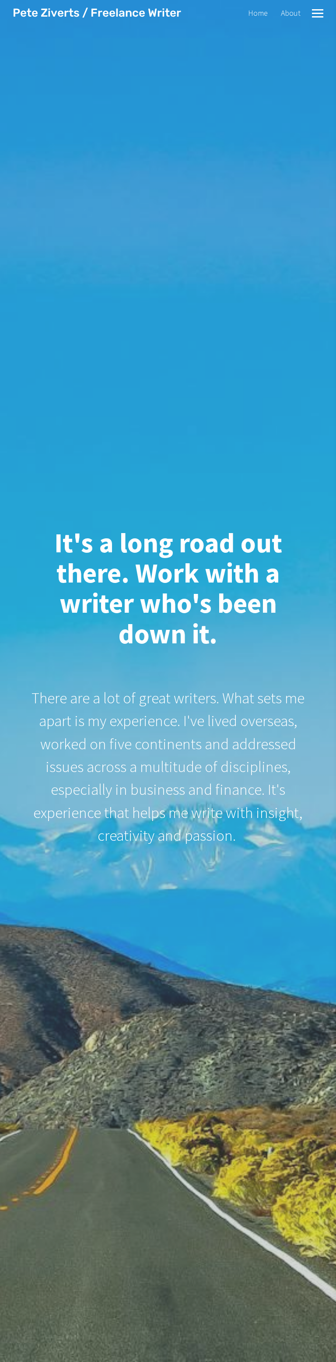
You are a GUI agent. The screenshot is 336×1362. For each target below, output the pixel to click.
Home (258, 13)
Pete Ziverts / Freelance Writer (97, 13)
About (291, 13)
